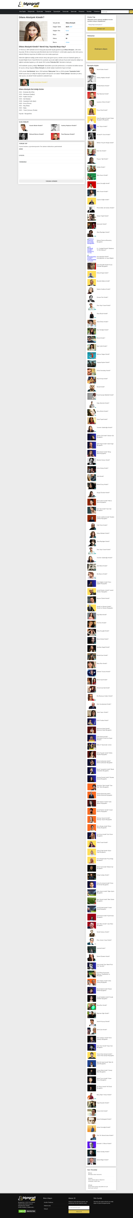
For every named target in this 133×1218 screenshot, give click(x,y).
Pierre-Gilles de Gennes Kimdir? (105, 207)
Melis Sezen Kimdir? (102, 191)
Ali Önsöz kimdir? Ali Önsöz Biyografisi (104, 1087)
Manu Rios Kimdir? (102, 663)
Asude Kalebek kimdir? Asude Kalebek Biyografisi (105, 997)
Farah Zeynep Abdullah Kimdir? (105, 395)
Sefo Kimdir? (100, 476)
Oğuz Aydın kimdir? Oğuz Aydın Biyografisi (105, 892)
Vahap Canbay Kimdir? (103, 875)
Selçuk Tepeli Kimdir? (103, 216)
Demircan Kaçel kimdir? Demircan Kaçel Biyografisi (104, 729)
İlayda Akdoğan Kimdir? (38, 82)
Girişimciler (31, 11)
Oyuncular (40, 11)
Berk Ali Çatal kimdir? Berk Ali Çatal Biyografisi (105, 1063)
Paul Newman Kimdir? (68, 134)
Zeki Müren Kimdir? (102, 566)
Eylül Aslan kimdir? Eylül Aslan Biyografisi (105, 916)
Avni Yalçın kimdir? (102, 126)
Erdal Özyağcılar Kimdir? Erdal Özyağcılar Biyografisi (105, 119)
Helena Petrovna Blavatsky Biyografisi (104, 241)
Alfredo (90, 1185)
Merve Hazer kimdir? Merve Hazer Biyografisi (104, 501)
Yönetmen (97, 11)
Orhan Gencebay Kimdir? (103, 370)
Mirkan (90, 1173)
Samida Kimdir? (101, 948)
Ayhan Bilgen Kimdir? (102, 1159)
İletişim (46, 1209)
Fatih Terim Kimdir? (102, 525)
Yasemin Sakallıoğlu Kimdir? (104, 427)
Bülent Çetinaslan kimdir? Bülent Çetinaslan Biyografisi (104, 761)
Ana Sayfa (22, 11)
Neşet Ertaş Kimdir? (102, 378)
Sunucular (65, 11)
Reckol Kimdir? (101, 338)
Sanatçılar (48, 11)
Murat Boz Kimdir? (102, 1005)
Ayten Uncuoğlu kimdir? (103, 183)
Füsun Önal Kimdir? (102, 110)
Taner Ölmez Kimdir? (102, 321)
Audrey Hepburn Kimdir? (69, 125)
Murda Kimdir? (101, 386)
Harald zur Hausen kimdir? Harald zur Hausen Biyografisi (105, 607)
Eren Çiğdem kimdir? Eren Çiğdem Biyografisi (104, 582)
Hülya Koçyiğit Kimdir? (103, 631)
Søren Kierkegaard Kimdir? (104, 1119)
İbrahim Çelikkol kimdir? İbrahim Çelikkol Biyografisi (105, 517)
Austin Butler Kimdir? (36, 125)
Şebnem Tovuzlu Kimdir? (103, 671)
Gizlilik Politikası (48, 1202)
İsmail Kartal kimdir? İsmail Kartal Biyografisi (104, 908)
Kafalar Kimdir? (101, 167)
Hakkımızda (47, 1205)
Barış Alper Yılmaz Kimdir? (104, 1094)
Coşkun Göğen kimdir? (103, 199)
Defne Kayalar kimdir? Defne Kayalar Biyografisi (104, 753)
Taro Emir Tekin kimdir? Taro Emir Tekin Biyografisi (104, 786)
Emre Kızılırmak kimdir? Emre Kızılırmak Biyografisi (105, 883)
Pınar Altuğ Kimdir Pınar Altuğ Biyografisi (105, 859)
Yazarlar (89, 11)
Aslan (67, 42)
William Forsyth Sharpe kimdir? (105, 142)
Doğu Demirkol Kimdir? (103, 403)
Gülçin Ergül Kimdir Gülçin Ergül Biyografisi (104, 851)
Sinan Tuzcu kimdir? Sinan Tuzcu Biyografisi (104, 1079)
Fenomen (81, 11)
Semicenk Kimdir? (102, 224)
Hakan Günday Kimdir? (103, 1151)
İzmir (67, 30)
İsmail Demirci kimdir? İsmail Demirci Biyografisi (105, 810)
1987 (70, 26)
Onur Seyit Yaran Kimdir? (104, 305)
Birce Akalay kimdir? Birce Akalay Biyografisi (104, 827)
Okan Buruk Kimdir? (102, 313)
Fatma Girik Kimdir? (102, 1111)
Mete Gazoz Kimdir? (102, 175)
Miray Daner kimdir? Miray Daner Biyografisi (104, 452)
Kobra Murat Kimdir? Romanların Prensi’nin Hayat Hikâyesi (104, 738)
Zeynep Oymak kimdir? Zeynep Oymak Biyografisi (105, 778)
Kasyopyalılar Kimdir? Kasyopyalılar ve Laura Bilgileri (105, 257)
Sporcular (73, 11)
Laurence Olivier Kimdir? (103, 102)
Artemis (90, 1178)
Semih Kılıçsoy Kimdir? (103, 1021)
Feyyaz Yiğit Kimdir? (102, 159)
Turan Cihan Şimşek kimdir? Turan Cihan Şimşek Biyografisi (105, 1054)
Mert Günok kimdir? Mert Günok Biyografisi (105, 900)
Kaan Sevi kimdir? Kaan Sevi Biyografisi (105, 1046)
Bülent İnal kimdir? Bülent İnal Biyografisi (105, 867)
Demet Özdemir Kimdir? (103, 956)
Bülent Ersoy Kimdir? (102, 484)
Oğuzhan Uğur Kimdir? (103, 1013)
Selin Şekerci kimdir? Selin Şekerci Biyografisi (104, 802)
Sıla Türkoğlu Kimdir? (102, 330)
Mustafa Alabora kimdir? (103, 281)
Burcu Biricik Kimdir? (102, 411)
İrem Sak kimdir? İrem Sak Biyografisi (104, 509)
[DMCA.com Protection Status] (27, 1211)
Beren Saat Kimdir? (102, 679)
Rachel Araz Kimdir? (102, 655)
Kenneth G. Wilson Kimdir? (104, 1143)
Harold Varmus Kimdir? (103, 932)
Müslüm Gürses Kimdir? (103, 460)
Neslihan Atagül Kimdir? (103, 647)
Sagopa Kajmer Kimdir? (103, 362)
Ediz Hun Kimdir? (101, 151)
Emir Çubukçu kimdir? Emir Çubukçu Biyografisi (104, 1038)
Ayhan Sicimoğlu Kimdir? (103, 1127)
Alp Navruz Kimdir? (102, 574)
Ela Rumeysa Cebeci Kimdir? (105, 696)
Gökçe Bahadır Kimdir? (103, 533)
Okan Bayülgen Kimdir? (103, 232)
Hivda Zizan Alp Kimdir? (103, 688)
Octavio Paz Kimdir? (102, 297)
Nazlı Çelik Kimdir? (102, 346)
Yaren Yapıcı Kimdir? (102, 712)
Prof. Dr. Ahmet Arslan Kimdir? (105, 1135)
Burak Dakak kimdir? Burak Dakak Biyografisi (104, 989)
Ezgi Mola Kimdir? (102, 614)
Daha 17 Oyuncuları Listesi (104, 745)
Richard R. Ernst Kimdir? (103, 134)
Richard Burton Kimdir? (36, 134)
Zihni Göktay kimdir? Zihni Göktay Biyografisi (104, 981)
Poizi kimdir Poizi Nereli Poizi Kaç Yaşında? (105, 965)
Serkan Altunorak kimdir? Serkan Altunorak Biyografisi (104, 794)
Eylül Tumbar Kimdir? (102, 720)
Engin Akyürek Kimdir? (103, 1103)
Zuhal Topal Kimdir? (102, 419)
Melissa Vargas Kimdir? (103, 354)
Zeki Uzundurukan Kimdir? (104, 704)
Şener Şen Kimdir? (102, 1029)
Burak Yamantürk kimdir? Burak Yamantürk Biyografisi (105, 770)
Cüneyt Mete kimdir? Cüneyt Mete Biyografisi (104, 1071)
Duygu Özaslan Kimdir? (103, 492)
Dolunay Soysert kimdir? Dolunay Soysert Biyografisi (104, 818)
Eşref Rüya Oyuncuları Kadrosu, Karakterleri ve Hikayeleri (103, 974)
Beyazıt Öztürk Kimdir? (103, 598)
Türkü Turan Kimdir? (102, 842)
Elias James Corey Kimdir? (104, 940)
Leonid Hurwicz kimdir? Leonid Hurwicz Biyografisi (105, 591)
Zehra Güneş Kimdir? (102, 468)
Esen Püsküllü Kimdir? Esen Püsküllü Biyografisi (104, 265)
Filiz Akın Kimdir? (101, 622)
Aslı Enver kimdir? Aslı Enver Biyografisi (105, 835)
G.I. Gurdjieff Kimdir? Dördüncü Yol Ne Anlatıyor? (105, 249)
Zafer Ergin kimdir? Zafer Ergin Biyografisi (105, 444)
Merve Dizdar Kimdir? (102, 639)
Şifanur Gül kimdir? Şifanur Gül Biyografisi (105, 436)
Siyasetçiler (56, 11)
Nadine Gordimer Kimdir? (103, 289)
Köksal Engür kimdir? (102, 273)
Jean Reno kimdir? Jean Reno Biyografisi (105, 924)
